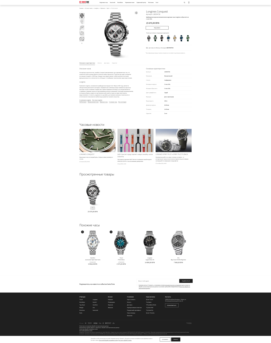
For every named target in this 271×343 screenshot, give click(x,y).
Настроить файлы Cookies (125, 340)
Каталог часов (88, 8)
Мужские (102, 8)
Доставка (129, 305)
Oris (94, 307)
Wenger (81, 307)
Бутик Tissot (149, 299)
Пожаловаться (171, 305)
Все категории (122, 102)
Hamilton (95, 305)
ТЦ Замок (148, 302)
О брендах (82, 297)
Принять (175, 339)
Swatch (95, 302)
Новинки (110, 299)
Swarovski (112, 2)
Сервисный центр (141, 2)
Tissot (81, 299)
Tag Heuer (82, 305)
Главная (81, 8)
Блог (157, 2)
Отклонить (165, 339)
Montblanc (120, 2)
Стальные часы (113, 102)
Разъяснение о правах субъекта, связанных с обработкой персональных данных (99, 327)
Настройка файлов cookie (85, 330)
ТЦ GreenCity (149, 310)
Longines (96, 8)
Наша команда (131, 313)
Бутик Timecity (150, 313)
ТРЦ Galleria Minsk (151, 305)
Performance (82, 102)
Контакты (168, 297)
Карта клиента (131, 299)
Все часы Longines (97, 100)
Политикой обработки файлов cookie (108, 340)
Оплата (129, 302)
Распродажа (111, 302)
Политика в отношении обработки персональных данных (94, 326)
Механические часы (93, 102)
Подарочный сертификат (134, 310)
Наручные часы (104, 2)
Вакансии (129, 315)
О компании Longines (85, 100)
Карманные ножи (129, 2)
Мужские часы (104, 102)
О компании (130, 297)
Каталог (110, 297)
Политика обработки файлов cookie (88, 329)
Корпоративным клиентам (134, 307)
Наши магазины (150, 297)
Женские (110, 307)
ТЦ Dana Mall (149, 307)
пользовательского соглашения (173, 285)
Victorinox (82, 310)
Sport (108, 8)
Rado (80, 313)
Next (82, 43)
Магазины (151, 2)
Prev (82, 11)
